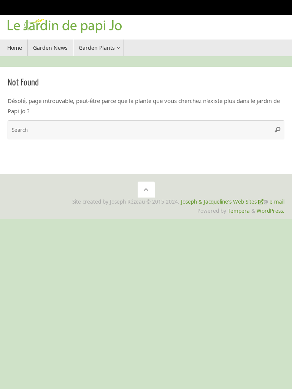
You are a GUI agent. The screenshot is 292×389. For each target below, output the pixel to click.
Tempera (239, 210)
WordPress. (270, 210)
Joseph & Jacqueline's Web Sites (219, 201)
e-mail (277, 201)
